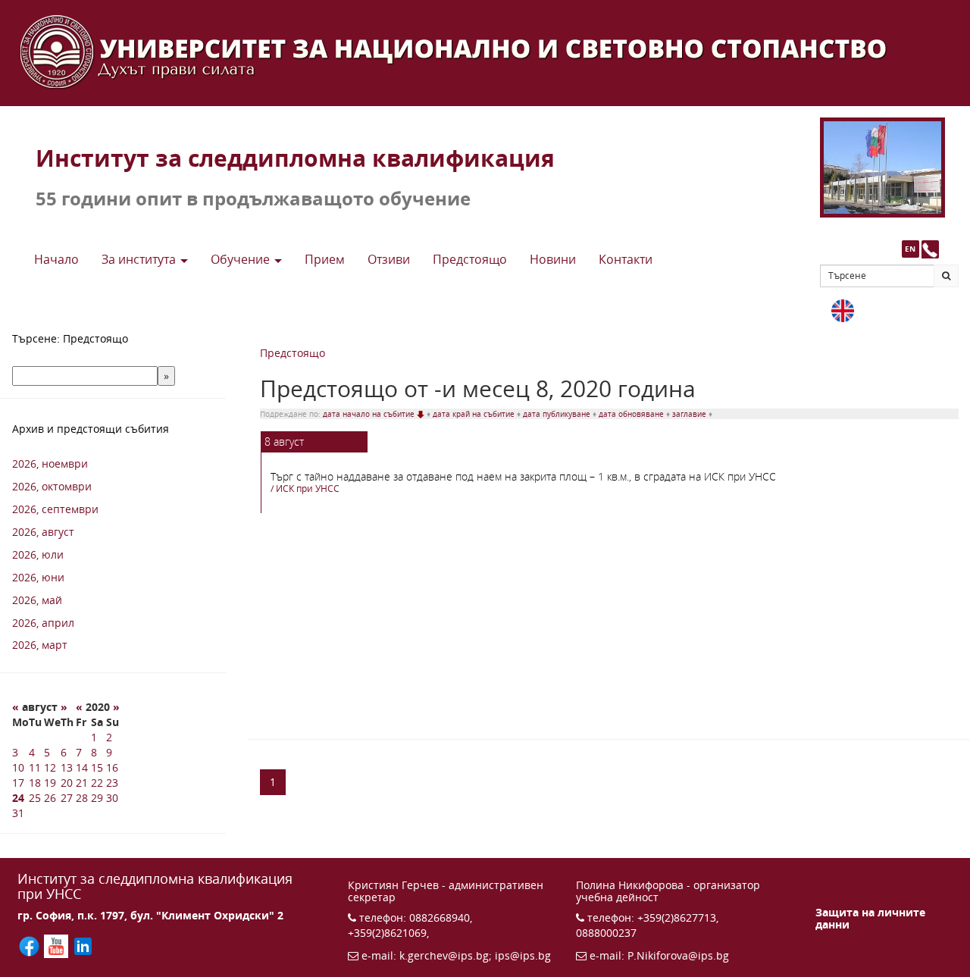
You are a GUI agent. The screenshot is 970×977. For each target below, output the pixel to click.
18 (35, 782)
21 (82, 782)
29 (97, 798)
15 (97, 767)
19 (50, 782)
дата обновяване (632, 414)
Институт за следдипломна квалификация (295, 158)
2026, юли (38, 554)
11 (35, 767)
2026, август (43, 532)
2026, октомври (52, 486)
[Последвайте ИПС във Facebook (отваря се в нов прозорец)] (30, 945)
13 (67, 767)
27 (67, 798)
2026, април (43, 622)
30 (112, 798)
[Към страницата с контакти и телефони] (930, 249)
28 (82, 798)
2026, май (37, 600)
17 (18, 782)
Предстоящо (292, 353)
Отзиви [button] (389, 259)
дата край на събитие (475, 414)
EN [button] (910, 248)
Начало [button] (56, 259)
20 (67, 782)
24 (18, 798)
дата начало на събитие (370, 414)
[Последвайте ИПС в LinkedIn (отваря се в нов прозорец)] (83, 945)
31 (18, 813)
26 (50, 798)
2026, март (39, 644)
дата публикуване (558, 414)
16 (112, 767)
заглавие (690, 414)
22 (97, 782)
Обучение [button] (242, 259)
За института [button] (140, 259)
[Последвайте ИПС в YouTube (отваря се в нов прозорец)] (57, 945)
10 (18, 767)
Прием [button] (325, 259)
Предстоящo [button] (470, 259)
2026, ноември (50, 463)
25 (35, 798)
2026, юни (38, 577)
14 (82, 767)
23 (112, 782)
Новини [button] (553, 259)
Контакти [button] (625, 259)
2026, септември (55, 509)
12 (50, 767)
